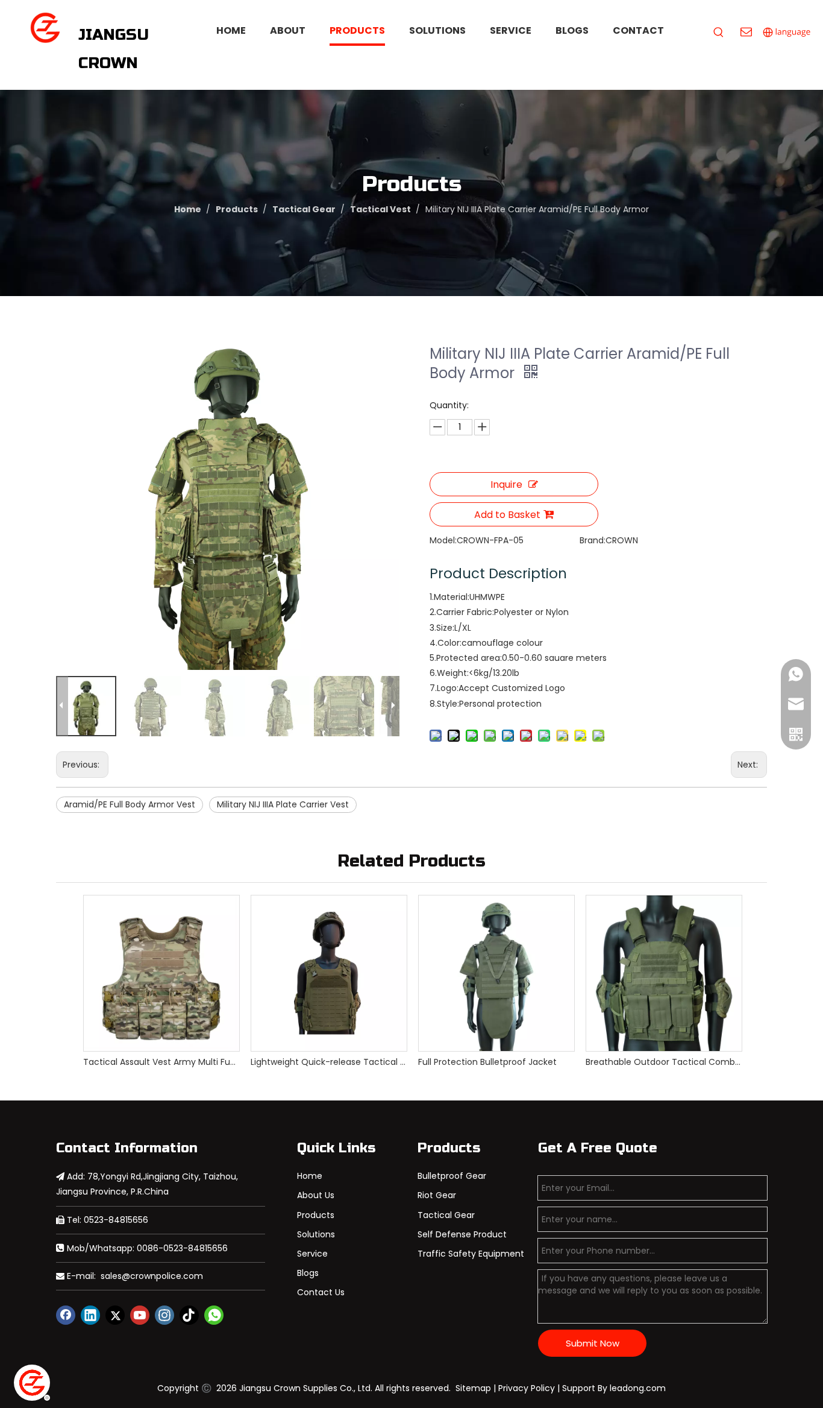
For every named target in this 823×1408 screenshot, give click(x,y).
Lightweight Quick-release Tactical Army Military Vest (328, 1062)
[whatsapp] (214, 1315)
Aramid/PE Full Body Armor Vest (129, 804)
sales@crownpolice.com (152, 1276)
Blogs (308, 1273)
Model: (443, 540)
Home (309, 1176)
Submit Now (592, 1343)
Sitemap (473, 1388)
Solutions (316, 1234)
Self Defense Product (462, 1234)
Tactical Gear (446, 1215)
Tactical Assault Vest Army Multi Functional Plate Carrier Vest (161, 1062)
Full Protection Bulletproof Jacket (487, 1062)
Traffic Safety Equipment (471, 1254)
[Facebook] (65, 1315)
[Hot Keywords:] (718, 32)
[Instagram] (164, 1315)
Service (312, 1254)
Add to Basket (507, 515)
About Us (315, 1195)
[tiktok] (189, 1315)
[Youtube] (139, 1315)
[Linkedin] (90, 1315)
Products (315, 1215)
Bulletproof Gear (452, 1176)
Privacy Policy (526, 1388)
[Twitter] (115, 1315)
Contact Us (321, 1292)
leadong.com (638, 1388)
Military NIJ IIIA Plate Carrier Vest (283, 804)
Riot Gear (437, 1195)
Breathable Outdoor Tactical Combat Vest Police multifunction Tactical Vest (663, 1062)
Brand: (593, 540)
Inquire (506, 484)
